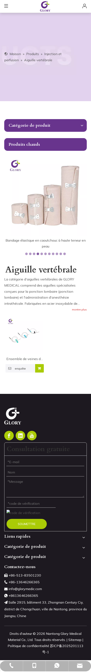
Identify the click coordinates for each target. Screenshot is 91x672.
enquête (20, 368)
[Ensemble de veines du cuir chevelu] (24, 334)
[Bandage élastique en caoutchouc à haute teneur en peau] (45, 195)
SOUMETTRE (27, 524)
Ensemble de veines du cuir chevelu (24, 359)
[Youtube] (32, 435)
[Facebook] (9, 435)
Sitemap (75, 640)
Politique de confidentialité (29, 646)
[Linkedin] (20, 435)
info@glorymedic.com (25, 589)
